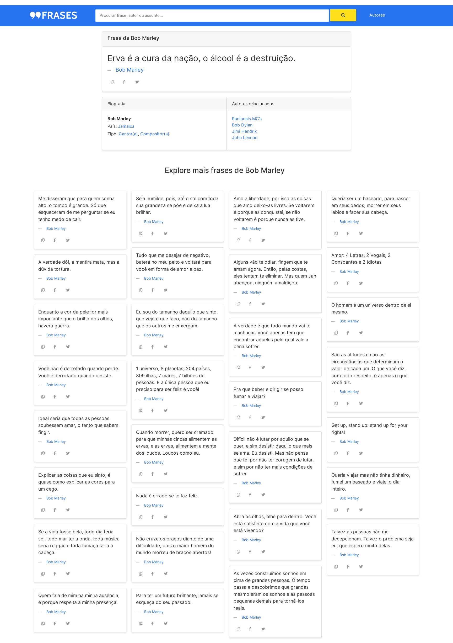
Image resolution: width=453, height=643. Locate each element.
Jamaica (126, 126)
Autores (377, 15)
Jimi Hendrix (244, 131)
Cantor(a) (128, 133)
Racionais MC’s (247, 118)
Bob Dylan (242, 124)
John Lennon (244, 137)
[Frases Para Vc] (53, 14)
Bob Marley (130, 70)
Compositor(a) (154, 133)
